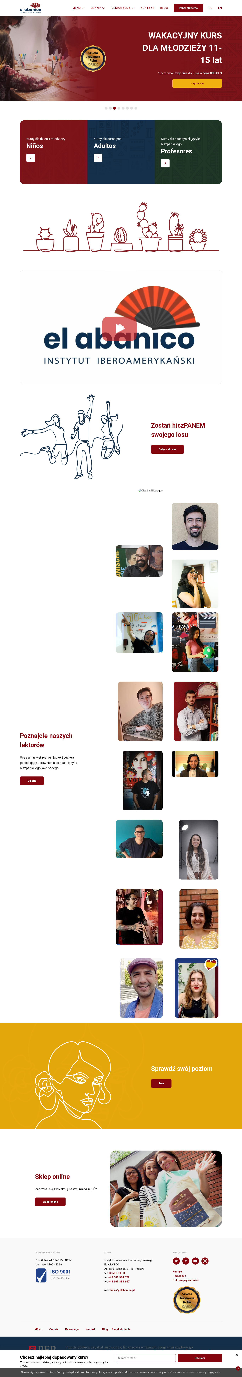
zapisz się (197, 77)
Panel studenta (188, 8)
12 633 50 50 (116, 1273)
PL (210, 8)
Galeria (31, 780)
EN (220, 8)
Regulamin (179, 1276)
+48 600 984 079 (119, 1277)
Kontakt (147, 8)
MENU (76, 8)
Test (161, 1083)
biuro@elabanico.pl (122, 1290)
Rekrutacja (121, 8)
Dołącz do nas (167, 449)
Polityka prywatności (186, 1280)
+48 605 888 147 (119, 1281)
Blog (164, 8)
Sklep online (50, 1201)
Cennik (96, 8)
